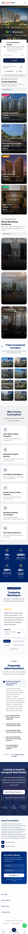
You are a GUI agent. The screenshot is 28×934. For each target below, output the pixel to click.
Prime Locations (5, 900)
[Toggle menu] (25, 2)
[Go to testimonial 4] (22, 632)
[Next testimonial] (22, 630)
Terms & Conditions (15, 923)
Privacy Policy (6, 923)
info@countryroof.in (10, 846)
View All (21, 67)
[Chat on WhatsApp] (24, 926)
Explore (20, 268)
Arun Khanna (7, 645)
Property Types (5, 906)
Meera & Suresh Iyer (19, 645)
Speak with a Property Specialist (15, 797)
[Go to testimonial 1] (19, 632)
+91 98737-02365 (10, 842)
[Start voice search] (22, 55)
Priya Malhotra (14, 649)
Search (15, 60)
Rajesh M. (6, 641)
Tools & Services (5, 912)
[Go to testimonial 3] (21, 632)
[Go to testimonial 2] (20, 632)
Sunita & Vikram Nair (18, 641)
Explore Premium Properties (12, 792)
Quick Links (4, 894)
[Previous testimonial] (19, 630)
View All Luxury (7, 89)
